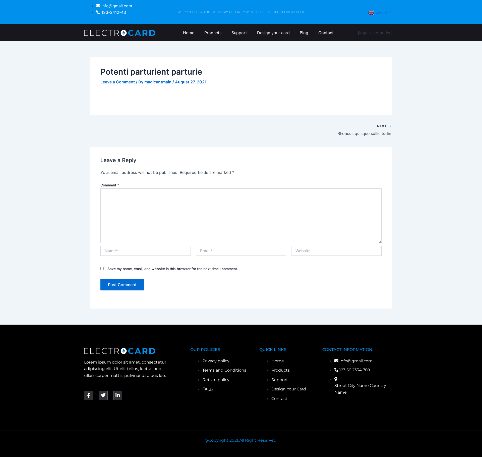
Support (239, 32)
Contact (326, 32)
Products (212, 32)
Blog (304, 32)
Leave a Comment (117, 81)
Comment (109, 185)
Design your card (273, 32)
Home (188, 32)
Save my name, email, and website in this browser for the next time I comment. (172, 269)
